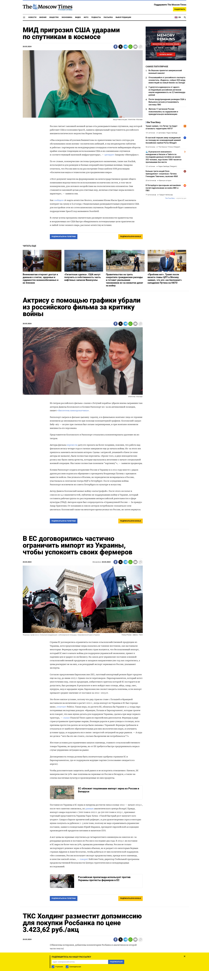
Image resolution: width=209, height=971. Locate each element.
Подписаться (104, 500)
